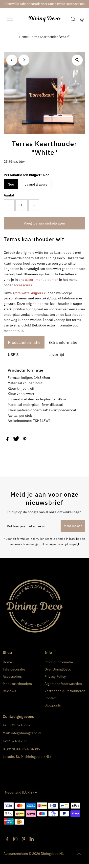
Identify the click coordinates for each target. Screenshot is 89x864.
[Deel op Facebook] (8, 440)
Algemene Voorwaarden (63, 683)
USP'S (13, 354)
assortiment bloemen (41, 279)
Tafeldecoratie (14, 669)
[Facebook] (7, 840)
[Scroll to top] (79, 854)
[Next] (23, 59)
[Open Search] (73, 19)
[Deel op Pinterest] (24, 440)
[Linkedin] (31, 840)
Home (23, 37)
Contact (50, 698)
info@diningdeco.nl (26, 733)
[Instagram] (15, 840)
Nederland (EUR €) (20, 792)
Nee (11, 184)
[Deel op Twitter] (16, 440)
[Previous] (11, 59)
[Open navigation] (13, 19)
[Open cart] (81, 19)
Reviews (9, 691)
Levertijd (56, 354)
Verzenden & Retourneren (64, 691)
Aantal (9, 195)
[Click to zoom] (77, 60)
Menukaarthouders (17, 683)
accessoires (23, 285)
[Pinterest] (23, 840)
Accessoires (12, 676)
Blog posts (52, 705)
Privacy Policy (55, 676)
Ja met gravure (36, 184)
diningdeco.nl (52, 853)
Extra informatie (62, 342)
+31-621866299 (21, 725)
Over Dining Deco (57, 669)
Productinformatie (24, 342)
